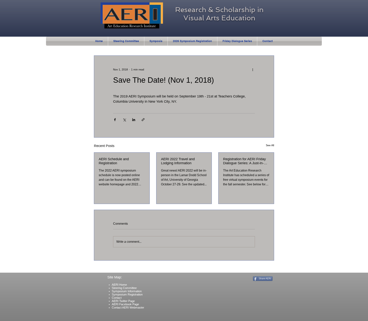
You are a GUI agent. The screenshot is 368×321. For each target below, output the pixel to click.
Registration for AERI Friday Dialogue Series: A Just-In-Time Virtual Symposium (244, 161)
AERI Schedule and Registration (114, 161)
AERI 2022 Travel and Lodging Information (178, 161)
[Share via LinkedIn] (134, 119)
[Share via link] (143, 119)
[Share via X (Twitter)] (124, 119)
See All (270, 145)
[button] (156, 41)
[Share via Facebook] (115, 119)
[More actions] (252, 69)
